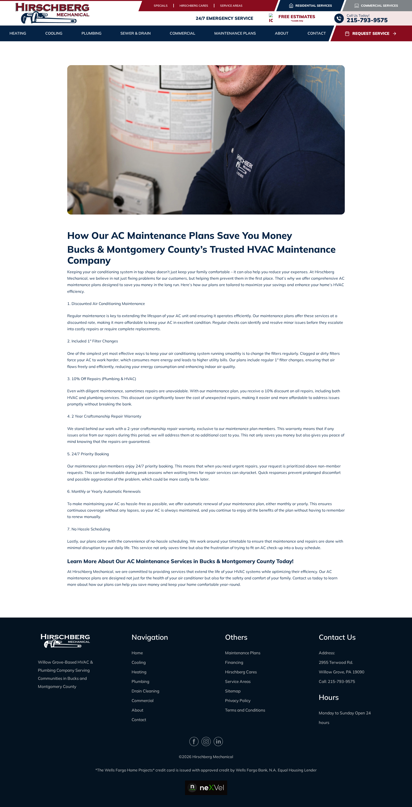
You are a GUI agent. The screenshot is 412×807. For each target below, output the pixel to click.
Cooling (139, 662)
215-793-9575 (341, 681)
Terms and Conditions (245, 710)
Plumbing (140, 681)
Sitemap (233, 690)
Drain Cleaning (145, 690)
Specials (161, 5)
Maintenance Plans (235, 33)
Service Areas (231, 5)
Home (137, 652)
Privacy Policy (238, 700)
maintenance (93, 315)
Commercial (143, 700)
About (137, 710)
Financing (234, 662)
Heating (139, 671)
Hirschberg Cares (194, 5)
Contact (317, 33)
